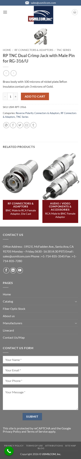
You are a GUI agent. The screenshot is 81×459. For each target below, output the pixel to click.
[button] (5, 12)
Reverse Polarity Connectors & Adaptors (38, 113)
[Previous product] (13, 73)
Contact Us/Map (14, 337)
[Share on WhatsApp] (6, 125)
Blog (41, 448)
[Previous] (3, 189)
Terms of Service (37, 431)
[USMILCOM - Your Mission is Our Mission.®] (40, 15)
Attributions (54, 445)
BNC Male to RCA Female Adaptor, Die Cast (21, 212)
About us (9, 316)
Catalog (8, 301)
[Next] (78, 189)
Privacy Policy (12, 431)
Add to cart (35, 96)
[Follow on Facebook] (6, 270)
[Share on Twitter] (20, 125)
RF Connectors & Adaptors (34, 49)
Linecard (8, 330)
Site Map (70, 445)
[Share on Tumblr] (33, 125)
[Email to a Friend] (27, 125)
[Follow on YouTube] (20, 270)
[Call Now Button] (9, 451)
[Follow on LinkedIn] (13, 270)
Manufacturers (12, 323)
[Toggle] (76, 301)
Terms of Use (34, 445)
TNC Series (64, 49)
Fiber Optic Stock (14, 308)
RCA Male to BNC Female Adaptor (60, 215)
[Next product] (6, 73)
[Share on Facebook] (13, 125)
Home (7, 49)
